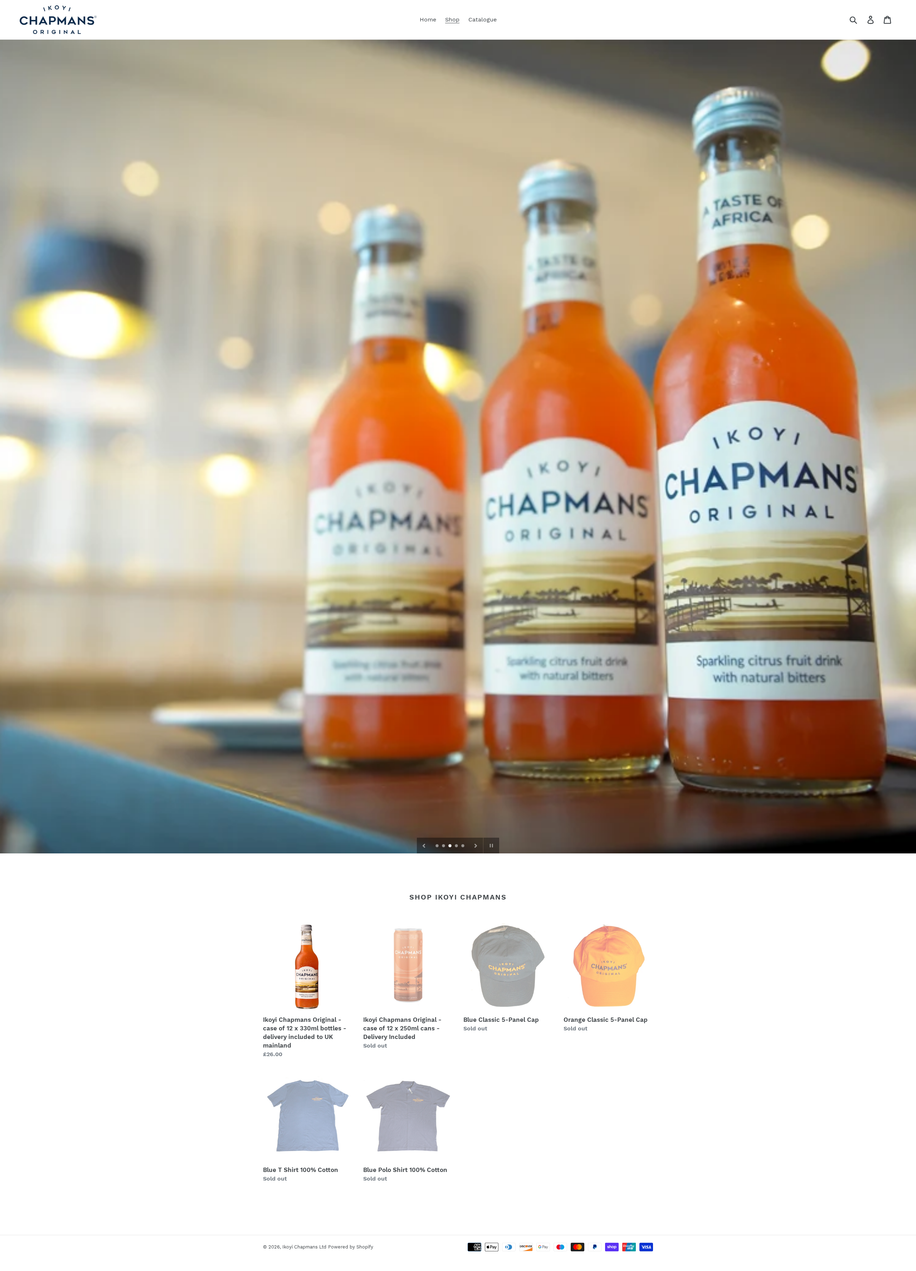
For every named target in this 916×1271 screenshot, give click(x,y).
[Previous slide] (424, 845)
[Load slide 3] (450, 846)
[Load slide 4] (457, 846)
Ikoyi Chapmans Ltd (304, 1247)
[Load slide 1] (437, 846)
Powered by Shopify (350, 1247)
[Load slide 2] (444, 846)
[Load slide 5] (463, 846)
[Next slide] (476, 845)
